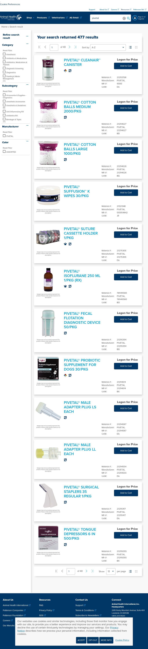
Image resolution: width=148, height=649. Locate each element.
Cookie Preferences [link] (10, 4)
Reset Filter (7, 50)
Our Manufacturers (11, 625)
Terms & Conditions (84, 610)
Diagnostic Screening (14, 68)
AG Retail (74, 17)
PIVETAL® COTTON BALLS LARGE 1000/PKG (80, 149)
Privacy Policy (45, 610)
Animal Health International (15, 605)
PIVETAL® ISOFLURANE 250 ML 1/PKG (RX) (82, 276)
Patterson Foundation (13, 615)
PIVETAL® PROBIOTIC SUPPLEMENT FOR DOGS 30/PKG (82, 365)
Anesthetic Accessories (15, 101)
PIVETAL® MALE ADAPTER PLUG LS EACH (80, 407)
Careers (6, 620)
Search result (16, 26)
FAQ (41, 605)
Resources (125, 10)
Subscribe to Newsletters (87, 615)
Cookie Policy (122, 640)
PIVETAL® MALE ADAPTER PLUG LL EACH (80, 449)
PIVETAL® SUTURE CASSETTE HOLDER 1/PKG (81, 233)
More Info (106, 640)
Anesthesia (10, 54)
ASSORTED (11, 152)
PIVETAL (9, 136)
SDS (41, 615)
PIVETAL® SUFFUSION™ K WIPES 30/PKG (77, 191)
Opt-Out (93, 640)
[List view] (130, 47)
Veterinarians (58, 17)
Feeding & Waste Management (11, 77)
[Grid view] (136, 47)
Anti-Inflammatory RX (15, 112)
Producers (42, 17)
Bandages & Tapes (13, 119)
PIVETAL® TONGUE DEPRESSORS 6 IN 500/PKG (80, 534)
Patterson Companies (13, 610)
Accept (81, 640)
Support (79, 605)
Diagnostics (11, 72)
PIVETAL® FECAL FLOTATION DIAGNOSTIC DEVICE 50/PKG (82, 320)
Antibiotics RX (12, 116)
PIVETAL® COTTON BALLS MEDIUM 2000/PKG (80, 107)
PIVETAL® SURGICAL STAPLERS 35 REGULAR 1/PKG (81, 491)
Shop (29, 17)
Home (4, 26)
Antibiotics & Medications (16, 58)
